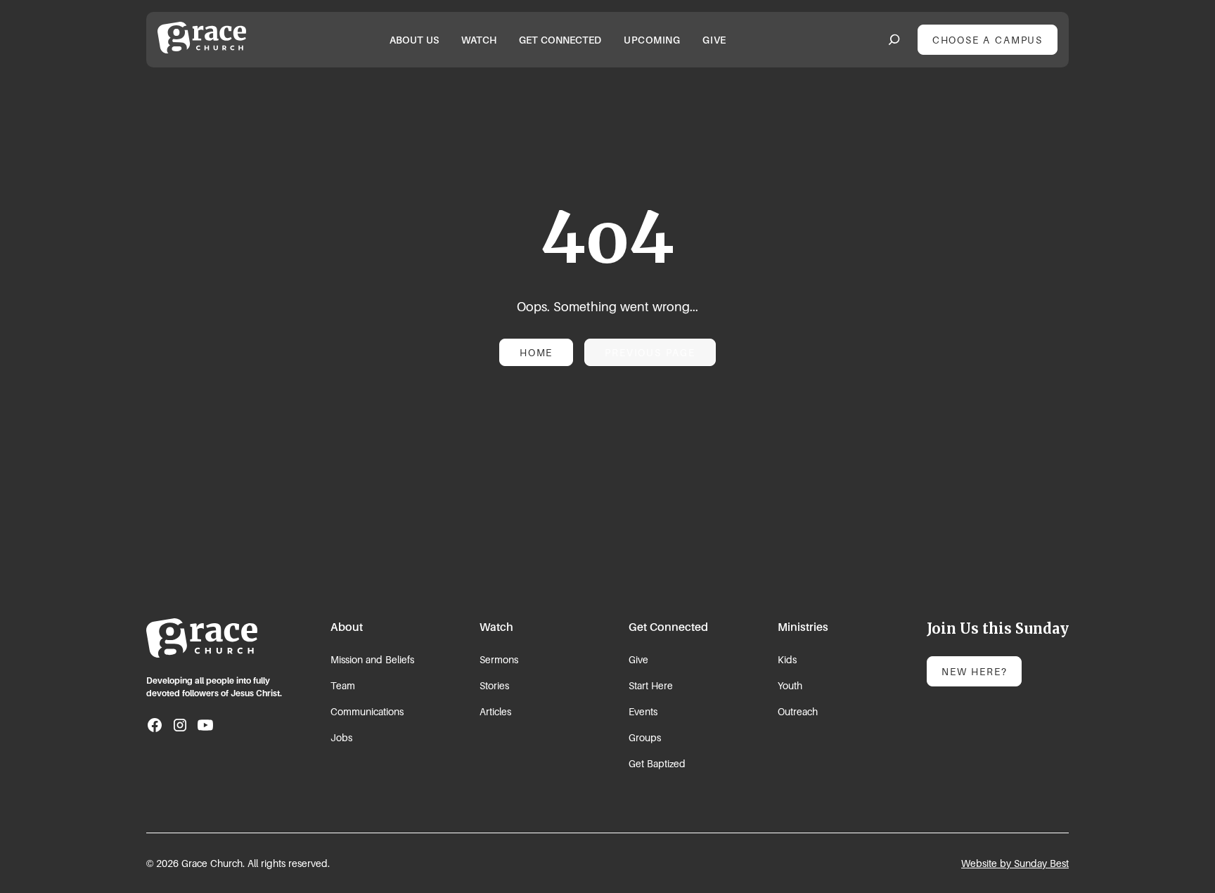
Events (643, 711)
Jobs (341, 737)
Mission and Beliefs (372, 659)
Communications (367, 711)
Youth (790, 685)
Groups (645, 737)
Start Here (651, 685)
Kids (787, 659)
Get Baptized (657, 763)
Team (342, 685)
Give (638, 659)
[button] (414, 40)
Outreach (798, 711)
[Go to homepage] (201, 638)
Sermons (499, 659)
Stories (494, 685)
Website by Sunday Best (1015, 863)
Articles (495, 711)
